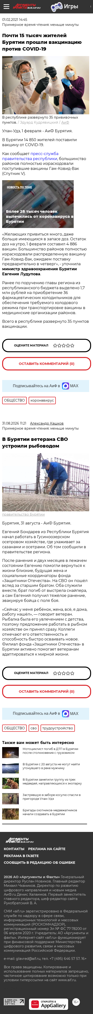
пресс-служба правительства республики (30, 156)
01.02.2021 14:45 (14, 19)
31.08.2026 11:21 (14, 423)
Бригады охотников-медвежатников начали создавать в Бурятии (50, 812)
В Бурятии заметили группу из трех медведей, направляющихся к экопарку (52, 781)
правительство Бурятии (23, 514)
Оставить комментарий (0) (46, 364)
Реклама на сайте (46, 849)
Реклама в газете (21, 856)
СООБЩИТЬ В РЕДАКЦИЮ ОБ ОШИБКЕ (39, 862)
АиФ (65, 122)
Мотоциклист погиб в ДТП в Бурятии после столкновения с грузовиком (50, 751)
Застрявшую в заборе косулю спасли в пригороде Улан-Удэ (52, 797)
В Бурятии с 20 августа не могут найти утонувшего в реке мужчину (51, 766)
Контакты (14, 849)
